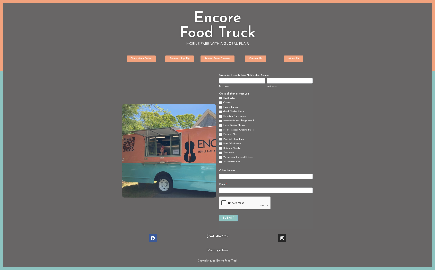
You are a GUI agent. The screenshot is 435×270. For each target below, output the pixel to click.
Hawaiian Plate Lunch (234, 116)
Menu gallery (217, 250)
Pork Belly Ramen (232, 144)
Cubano (227, 102)
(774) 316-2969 (217, 236)
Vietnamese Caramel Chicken (238, 157)
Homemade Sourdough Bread (238, 121)
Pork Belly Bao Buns (233, 139)
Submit (228, 218)
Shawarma (228, 153)
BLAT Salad (229, 98)
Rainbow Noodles (232, 148)
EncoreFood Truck (217, 26)
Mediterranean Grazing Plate (238, 130)
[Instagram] (282, 238)
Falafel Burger (230, 107)
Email (223, 184)
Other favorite (227, 171)
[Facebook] (153, 238)
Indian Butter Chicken (234, 125)
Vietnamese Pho (231, 162)
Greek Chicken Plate (233, 111)
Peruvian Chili (230, 134)
